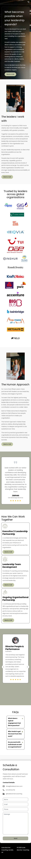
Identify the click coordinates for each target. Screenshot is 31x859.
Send (15, 838)
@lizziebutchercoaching (14, 794)
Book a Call (10, 74)
